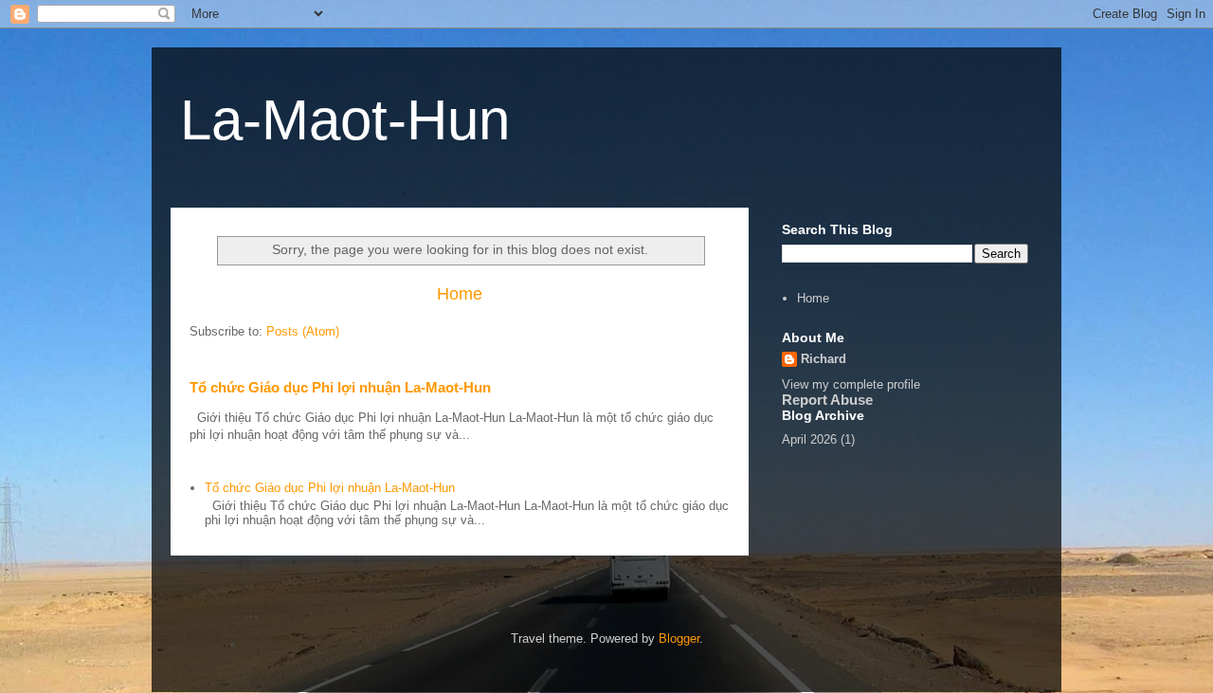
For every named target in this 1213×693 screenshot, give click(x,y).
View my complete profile (851, 384)
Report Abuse (827, 400)
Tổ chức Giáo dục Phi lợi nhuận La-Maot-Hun (340, 387)
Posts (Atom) (302, 331)
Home (459, 293)
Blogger (679, 638)
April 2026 (809, 439)
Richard (823, 359)
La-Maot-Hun (345, 120)
